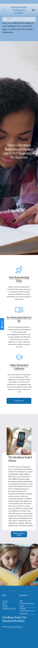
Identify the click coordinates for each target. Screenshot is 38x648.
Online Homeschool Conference (19, 366)
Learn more (19, 401)
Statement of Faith (9, 608)
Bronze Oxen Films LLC (15, 627)
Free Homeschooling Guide (27, 605)
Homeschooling (21, 277)
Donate (2, 323)
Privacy (5, 606)
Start (11, 277)
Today (19, 281)
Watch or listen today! (19, 534)
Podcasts (23, 608)
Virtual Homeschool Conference (27, 612)
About (4, 603)
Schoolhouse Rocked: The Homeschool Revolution (19, 10)
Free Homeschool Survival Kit (19, 319)
